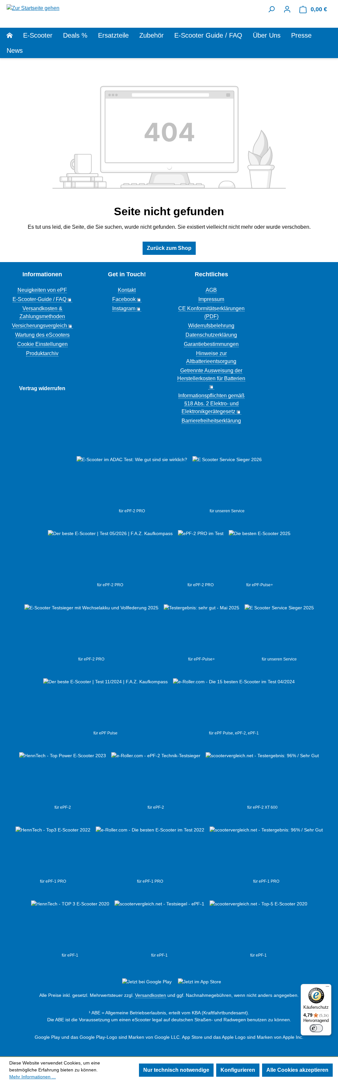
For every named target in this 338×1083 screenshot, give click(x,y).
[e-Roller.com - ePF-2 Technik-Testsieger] (155, 778)
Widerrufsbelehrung (211, 325)
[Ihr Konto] (287, 9)
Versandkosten (150, 995)
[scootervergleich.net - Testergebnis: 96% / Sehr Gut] (266, 852)
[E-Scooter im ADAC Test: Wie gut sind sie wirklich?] (132, 482)
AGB (211, 290)
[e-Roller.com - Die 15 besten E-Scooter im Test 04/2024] (234, 704)
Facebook (124, 299)
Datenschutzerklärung (211, 335)
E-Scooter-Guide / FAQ (39, 299)
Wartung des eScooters (42, 335)
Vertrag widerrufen (42, 388)
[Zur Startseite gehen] (33, 8)
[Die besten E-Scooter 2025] (259, 556)
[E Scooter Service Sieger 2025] (279, 630)
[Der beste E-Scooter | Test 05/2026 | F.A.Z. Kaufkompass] (110, 556)
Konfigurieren (237, 1070)
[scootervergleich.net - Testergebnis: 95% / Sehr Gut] (262, 778)
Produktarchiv (42, 353)
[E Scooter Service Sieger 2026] (227, 482)
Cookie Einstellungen (42, 344)
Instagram (123, 308)
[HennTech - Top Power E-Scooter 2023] (62, 778)
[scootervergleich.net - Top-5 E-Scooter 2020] (258, 926)
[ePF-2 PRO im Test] (200, 556)
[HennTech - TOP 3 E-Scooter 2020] (70, 926)
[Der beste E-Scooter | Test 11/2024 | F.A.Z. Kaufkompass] (105, 704)
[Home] (15, 35)
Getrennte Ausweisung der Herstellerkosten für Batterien (211, 374)
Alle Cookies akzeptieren (297, 1070)
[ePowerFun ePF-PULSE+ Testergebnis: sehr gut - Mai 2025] (201, 630)
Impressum (211, 299)
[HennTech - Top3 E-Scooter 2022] (53, 852)
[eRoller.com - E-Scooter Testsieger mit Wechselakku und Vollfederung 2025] (91, 630)
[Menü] (327, 988)
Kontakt (127, 290)
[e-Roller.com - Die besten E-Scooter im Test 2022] (150, 852)
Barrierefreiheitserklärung (211, 420)
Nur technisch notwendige (176, 1070)
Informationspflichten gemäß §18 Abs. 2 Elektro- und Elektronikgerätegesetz (211, 403)
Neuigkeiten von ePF (42, 290)
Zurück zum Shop (169, 248)
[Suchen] (271, 9)
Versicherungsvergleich (39, 325)
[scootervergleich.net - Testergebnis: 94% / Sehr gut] (159, 926)
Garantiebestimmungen (211, 344)
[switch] (316, 1028)
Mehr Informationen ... (32, 1076)
